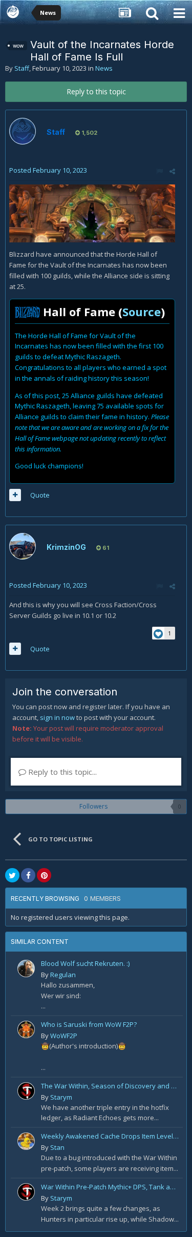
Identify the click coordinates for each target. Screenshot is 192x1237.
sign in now (57, 717)
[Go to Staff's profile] (22, 131)
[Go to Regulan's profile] (26, 968)
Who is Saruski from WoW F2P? (89, 1024)
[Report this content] (159, 171)
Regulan (63, 974)
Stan (57, 1147)
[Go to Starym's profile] (26, 1091)
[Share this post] (172, 171)
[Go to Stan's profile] (26, 1141)
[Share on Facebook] (28, 875)
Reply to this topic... (61, 772)
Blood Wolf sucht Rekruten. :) (85, 963)
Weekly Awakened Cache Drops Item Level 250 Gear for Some (110, 1136)
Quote (40, 495)
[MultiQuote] (15, 495)
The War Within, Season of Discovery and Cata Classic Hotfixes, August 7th (110, 1085)
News (104, 68)
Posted (48, 170)
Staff (21, 68)
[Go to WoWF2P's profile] (26, 1029)
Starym (61, 1097)
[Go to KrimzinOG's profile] (22, 546)
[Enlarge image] (92, 212)
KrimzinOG (66, 547)
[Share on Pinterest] (44, 875)
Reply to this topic (96, 91)
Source (141, 311)
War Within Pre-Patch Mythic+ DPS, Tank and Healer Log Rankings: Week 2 (110, 1186)
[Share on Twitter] (12, 875)
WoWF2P (63, 1035)
